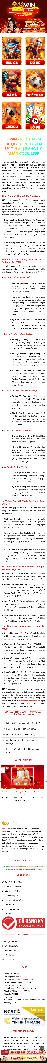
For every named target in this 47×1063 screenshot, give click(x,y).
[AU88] (23, 1052)
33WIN (4, 828)
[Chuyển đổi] (4, 723)
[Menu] (3, 4)
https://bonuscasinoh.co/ (29, 701)
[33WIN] (23, 4)
